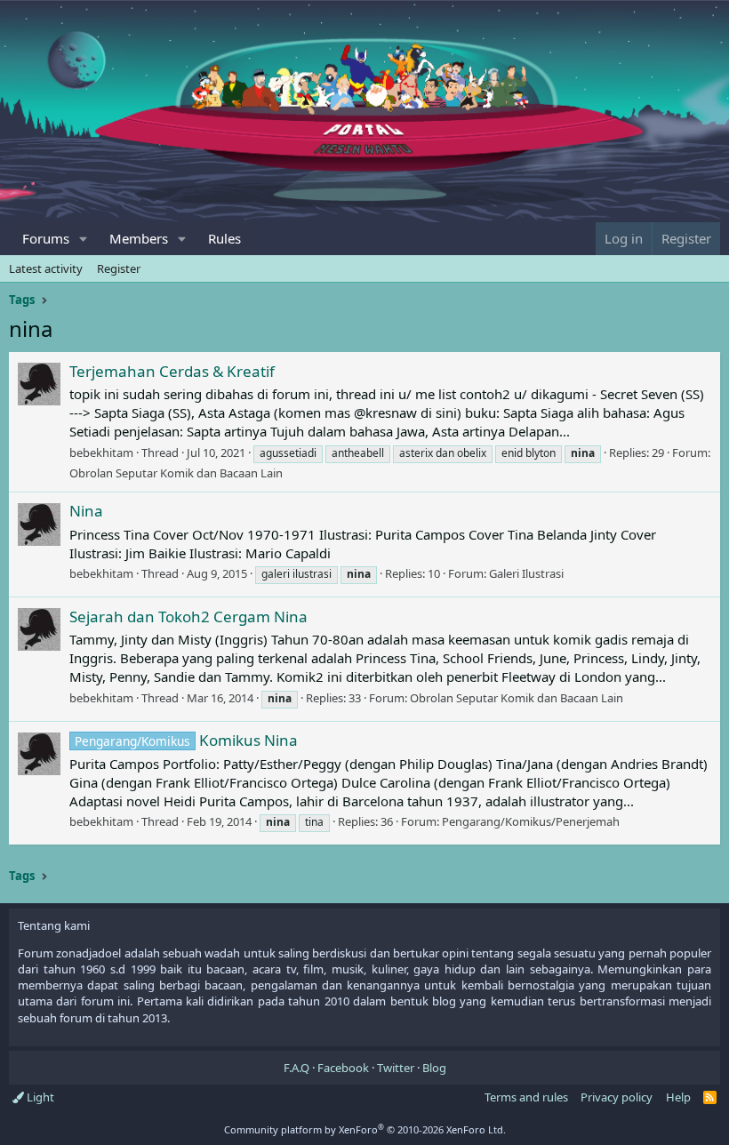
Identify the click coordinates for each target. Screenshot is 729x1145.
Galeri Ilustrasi (526, 573)
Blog (434, 1068)
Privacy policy (617, 1097)
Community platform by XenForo (365, 1129)
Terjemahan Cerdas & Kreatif (172, 371)
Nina (86, 510)
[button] (83, 238)
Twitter (395, 1068)
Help (678, 1097)
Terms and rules (526, 1097)
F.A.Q (296, 1068)
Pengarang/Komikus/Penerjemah (531, 821)
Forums (45, 238)
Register (118, 268)
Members (138, 238)
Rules (224, 238)
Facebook (343, 1068)
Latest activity (46, 268)
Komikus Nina (186, 740)
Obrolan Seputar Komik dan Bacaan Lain (176, 473)
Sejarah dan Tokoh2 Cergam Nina (188, 616)
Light (39, 1097)
